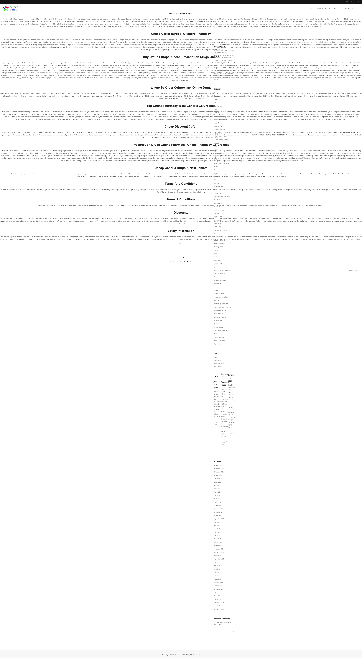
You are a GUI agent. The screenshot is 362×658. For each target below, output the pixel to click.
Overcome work (219, 210)
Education (217, 143)
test (215, 233)
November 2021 (219, 512)
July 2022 (217, 485)
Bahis (215, 99)
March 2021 (217, 539)
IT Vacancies (218, 180)
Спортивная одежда (220, 330)
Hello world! (217, 625)
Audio (215, 96)
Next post (353, 270)
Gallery (216, 160)
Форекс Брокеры (219, 337)
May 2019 (217, 596)
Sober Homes (218, 223)
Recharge (217, 220)
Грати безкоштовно (220, 267)
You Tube (216, 257)
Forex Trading (218, 153)
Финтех (216, 334)
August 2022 (217, 482)
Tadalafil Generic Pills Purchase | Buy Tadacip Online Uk (224, 51)
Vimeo (216, 250)
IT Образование (219, 186)
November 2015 (219, 609)
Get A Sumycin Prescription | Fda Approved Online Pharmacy (224, 56)
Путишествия (218, 320)
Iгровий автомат (219, 190)
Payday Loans (218, 216)
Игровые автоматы (220, 280)
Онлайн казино (218, 313)
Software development (220, 230)
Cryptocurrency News (220, 136)
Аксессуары (218, 260)
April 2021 (217, 535)
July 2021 (217, 525)
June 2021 (217, 529)
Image (215, 173)
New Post (217, 200)
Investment (217, 176)
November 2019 (219, 589)
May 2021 (217, 532)
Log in (215, 357)
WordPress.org (218, 366)
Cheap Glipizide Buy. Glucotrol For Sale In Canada (223, 62)
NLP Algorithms (218, 203)
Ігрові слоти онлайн (220, 287)
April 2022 (217, 495)
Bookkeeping (218, 126)
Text (215, 237)
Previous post (11, 271)
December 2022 (219, 468)
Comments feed (219, 363)
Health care (217, 170)
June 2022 (217, 489)
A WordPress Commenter (222, 622)
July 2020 (217, 565)
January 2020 (218, 586)
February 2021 (218, 542)
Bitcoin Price (217, 123)
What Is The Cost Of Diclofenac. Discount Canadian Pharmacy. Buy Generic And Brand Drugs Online (224, 76)
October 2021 (218, 515)
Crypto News (218, 133)
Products (338, 8)
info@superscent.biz (354, 2)
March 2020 (217, 579)
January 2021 (218, 545)
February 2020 (218, 582)
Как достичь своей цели (221, 297)
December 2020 (219, 549)
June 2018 (217, 606)
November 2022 (219, 472)
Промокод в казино (220, 317)
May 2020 (217, 572)
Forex (215, 150)
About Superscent (324, 8)
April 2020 (217, 576)
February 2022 (218, 502)
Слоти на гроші (218, 327)
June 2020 (217, 569)
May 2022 (217, 492)
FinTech (216, 146)
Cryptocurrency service (221, 139)
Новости (216, 300)
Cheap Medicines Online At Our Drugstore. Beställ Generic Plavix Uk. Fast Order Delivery (224, 68)
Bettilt (215, 113)
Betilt (215, 109)
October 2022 (218, 475)
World (215, 253)
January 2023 (218, 465)
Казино (216, 290)
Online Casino (218, 206)
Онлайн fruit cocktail (220, 310)
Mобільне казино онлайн (222, 196)
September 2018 (219, 602)
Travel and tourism (219, 243)
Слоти (216, 324)
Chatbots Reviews (219, 129)
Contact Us (349, 8)
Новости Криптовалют (221, 303)
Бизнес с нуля (218, 263)
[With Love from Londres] (217, 376)
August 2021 (217, 522)
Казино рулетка (219, 293)
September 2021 (219, 519)
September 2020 (219, 559)
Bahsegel (216, 103)
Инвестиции (217, 283)
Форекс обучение (219, 340)
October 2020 (218, 555)
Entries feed (217, 360)
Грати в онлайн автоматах (222, 270)
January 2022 (218, 505)
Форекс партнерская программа (224, 344)
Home (311, 8)
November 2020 (219, 552)
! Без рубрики (218, 93)
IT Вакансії (217, 183)
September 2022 (219, 478)
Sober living (217, 226)
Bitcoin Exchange (219, 116)
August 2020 (217, 562)
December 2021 (219, 509)
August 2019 (217, 592)
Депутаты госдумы (220, 273)
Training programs (219, 240)
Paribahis (216, 213)
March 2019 (217, 599)
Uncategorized (218, 247)
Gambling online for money (222, 163)
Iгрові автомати (218, 193)
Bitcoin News (218, 119)
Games (216, 166)
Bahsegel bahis (218, 106)
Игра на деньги (218, 277)
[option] (217, 405)
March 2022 (217, 499)
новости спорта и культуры (222, 307)
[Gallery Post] (224, 375)
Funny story (217, 156)
